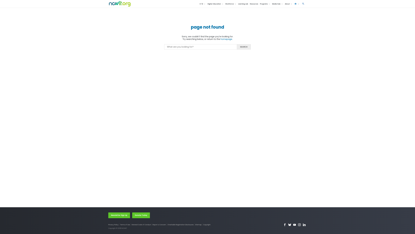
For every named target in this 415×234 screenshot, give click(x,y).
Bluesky (289, 224)
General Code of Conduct (141, 225)
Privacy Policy (113, 225)
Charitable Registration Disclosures (181, 225)
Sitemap (198, 225)
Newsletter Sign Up (119, 215)
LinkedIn (304, 224)
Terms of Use (125, 225)
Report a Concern (159, 225)
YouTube (294, 224)
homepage (226, 39)
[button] (303, 4)
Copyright (206, 225)
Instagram (299, 224)
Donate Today (141, 215)
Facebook (284, 224)
